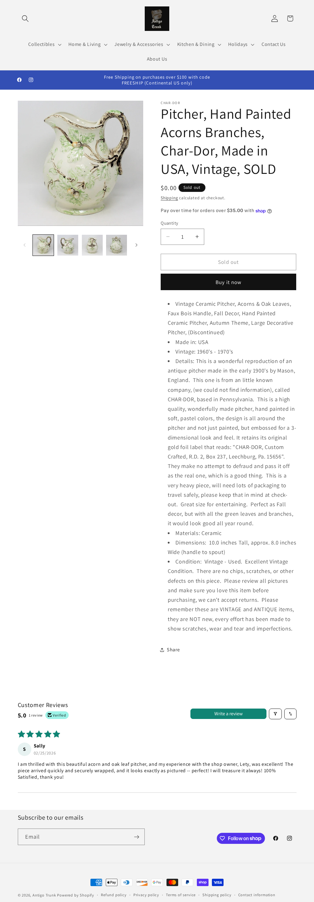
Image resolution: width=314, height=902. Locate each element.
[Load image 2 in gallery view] (67, 245)
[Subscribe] (136, 837)
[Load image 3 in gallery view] (92, 245)
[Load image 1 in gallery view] (43, 245)
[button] (25, 18)
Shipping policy (216, 894)
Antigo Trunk (44, 895)
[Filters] (275, 714)
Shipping (169, 197)
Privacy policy (146, 894)
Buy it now (229, 282)
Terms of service (181, 894)
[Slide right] (136, 245)
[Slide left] (24, 245)
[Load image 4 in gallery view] (116, 245)
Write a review (228, 713)
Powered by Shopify (75, 895)
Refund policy (113, 894)
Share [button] (173, 649)
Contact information (256, 894)
